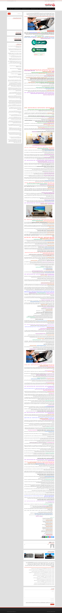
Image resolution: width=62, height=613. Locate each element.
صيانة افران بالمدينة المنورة (33, 32)
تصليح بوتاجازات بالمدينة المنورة (42, 260)
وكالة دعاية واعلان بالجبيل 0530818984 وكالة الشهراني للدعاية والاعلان (42, 584)
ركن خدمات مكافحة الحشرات (34, 8)
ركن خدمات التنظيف (41, 8)
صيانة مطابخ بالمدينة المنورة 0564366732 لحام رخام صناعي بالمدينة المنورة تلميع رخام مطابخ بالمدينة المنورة (14, 125)
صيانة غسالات (52, 300)
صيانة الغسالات (47, 36)
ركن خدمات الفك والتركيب (17, 8)
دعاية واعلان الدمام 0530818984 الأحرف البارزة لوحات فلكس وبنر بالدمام (42, 577)
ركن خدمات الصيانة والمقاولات (25, 8)
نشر (41, 537)
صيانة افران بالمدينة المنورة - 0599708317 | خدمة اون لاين (44, 576)
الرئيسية (53, 8)
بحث (9, 13)
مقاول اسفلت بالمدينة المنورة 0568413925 (15, 51)
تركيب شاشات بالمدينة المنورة (50, 166)
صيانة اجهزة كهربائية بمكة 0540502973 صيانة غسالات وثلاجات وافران (42, 580)
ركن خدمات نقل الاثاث (48, 8)
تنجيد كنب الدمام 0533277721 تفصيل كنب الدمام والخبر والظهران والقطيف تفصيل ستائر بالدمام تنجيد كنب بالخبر (14, 112)
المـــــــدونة (11, 8)
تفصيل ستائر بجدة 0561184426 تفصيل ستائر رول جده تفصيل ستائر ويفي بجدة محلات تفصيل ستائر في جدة (14, 77)
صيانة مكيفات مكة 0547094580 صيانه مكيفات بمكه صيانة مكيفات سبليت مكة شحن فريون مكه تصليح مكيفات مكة (15, 93)
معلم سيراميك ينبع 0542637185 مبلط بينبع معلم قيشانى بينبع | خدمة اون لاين (41, 568)
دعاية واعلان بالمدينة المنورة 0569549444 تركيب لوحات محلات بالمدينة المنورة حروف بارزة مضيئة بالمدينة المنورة (15, 108)
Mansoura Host (53, 611)
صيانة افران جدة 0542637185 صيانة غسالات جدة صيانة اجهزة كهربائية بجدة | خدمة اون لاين (40, 572)
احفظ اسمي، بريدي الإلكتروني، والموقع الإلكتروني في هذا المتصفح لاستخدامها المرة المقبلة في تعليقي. (40, 602)
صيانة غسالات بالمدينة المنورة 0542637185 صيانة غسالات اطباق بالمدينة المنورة (41, 571)
